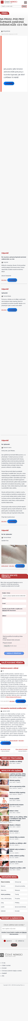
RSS (3, 976)
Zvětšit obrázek (4, 566)
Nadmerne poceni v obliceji (9, 668)
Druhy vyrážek (14, 798)
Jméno (4, 598)
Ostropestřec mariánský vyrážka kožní (13, 708)
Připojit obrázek (7, 643)
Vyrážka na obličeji (16, 761)
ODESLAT (14, 944)
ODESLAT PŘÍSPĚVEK (14, 653)
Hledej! (24, 6)
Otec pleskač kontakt (21, 749)
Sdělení (4, 615)
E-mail (3, 603)
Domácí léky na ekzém (17, 837)
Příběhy (17, 902)
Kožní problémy (5, 894)
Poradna (17, 898)
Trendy (17, 894)
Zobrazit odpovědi (13, 740)
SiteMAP (4, 973)
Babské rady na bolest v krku (17, 850)
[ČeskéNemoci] (9, 4)
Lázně (2, 907)
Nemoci (3, 886)
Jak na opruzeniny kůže (17, 786)
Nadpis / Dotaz (6, 593)
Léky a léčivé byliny (6, 898)
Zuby (2, 902)
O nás (3, 963)
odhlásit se (21, 941)
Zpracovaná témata (20, 907)
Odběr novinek (6, 965)
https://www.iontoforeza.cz (13, 697)
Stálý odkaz (3, 280)
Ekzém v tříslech (15, 825)
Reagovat (12, 280)
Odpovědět (9, 83)
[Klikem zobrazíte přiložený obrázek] (14, 563)
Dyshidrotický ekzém (17, 805)
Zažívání (3, 911)
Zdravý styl (18, 882)
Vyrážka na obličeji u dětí (18, 843)
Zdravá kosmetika (20, 886)
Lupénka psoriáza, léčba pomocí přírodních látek (18, 774)
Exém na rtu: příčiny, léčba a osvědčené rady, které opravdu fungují (18, 818)
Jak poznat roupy (5, 749)
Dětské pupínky (15, 780)
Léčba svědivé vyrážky (17, 856)
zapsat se (9, 941)
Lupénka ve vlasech (16, 862)
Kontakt (17, 911)
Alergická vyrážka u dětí (18, 868)
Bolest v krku (14, 811)
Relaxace (17, 890)
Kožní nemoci (14, 831)
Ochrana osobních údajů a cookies (12, 971)
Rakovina (3, 890)
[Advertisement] (14, 50)
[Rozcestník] (25, 2)
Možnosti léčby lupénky (17, 792)
